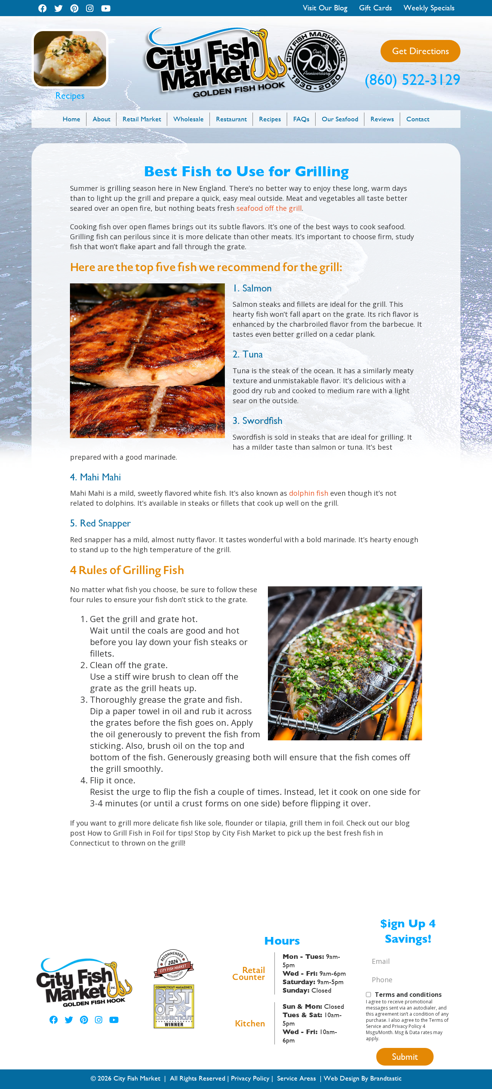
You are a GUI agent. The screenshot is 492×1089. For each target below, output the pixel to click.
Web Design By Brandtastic (363, 1078)
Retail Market (142, 119)
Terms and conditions (408, 994)
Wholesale (188, 119)
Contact (417, 119)
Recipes (270, 119)
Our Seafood (340, 119)
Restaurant (231, 119)
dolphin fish (308, 493)
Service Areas (296, 1078)
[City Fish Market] (246, 29)
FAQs (301, 119)
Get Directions (420, 51)
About (101, 119)
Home (71, 119)
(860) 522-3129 (412, 79)
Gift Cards (375, 7)
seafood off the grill (269, 208)
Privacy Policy (250, 1078)
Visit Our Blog (325, 7)
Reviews (382, 119)
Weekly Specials (429, 7)
